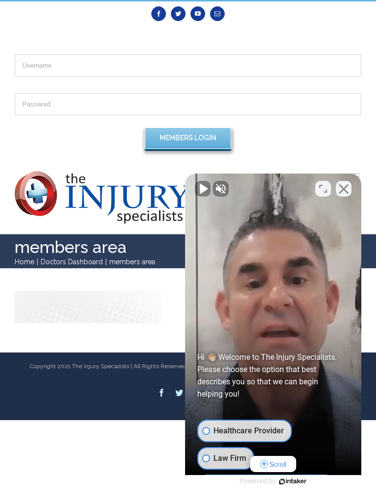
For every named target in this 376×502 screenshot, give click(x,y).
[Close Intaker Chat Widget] (344, 189)
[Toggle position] (323, 189)
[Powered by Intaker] (292, 481)
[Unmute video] (203, 189)
